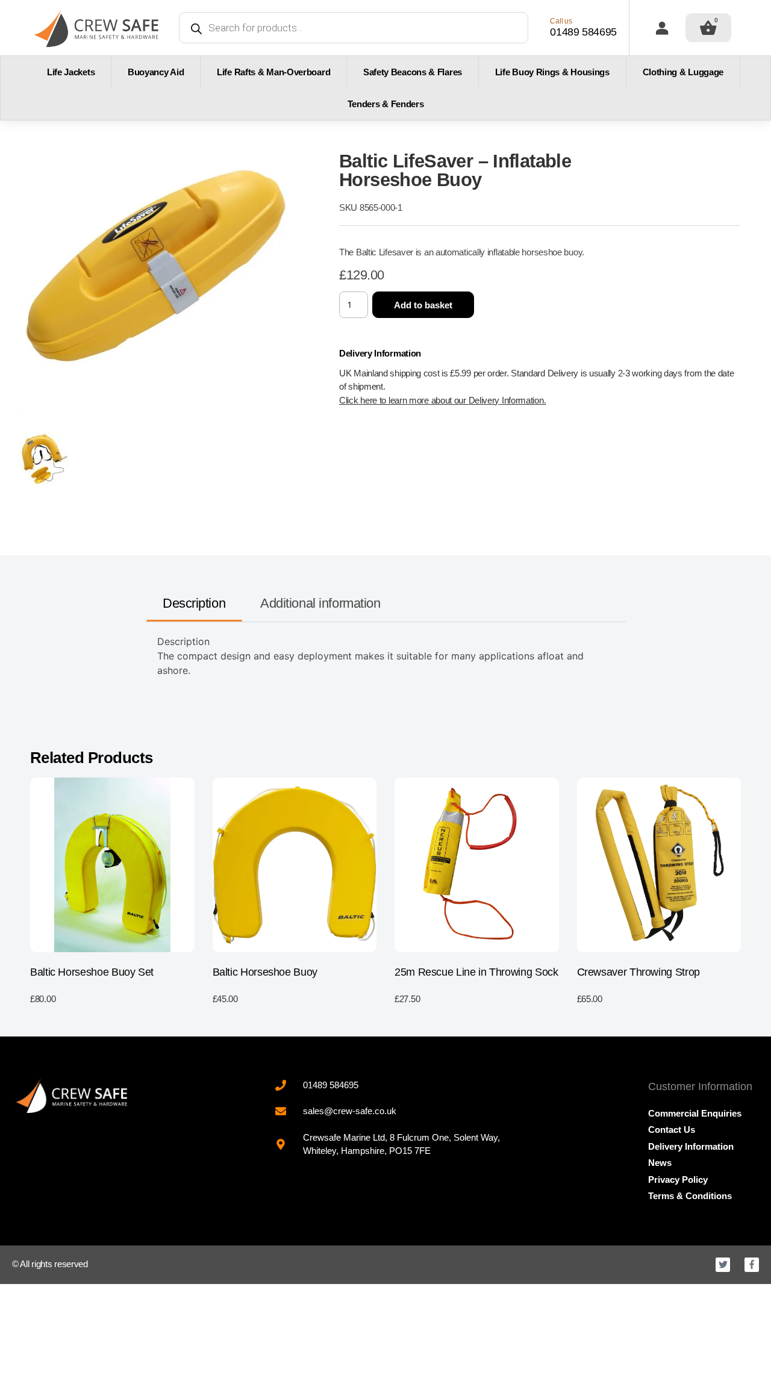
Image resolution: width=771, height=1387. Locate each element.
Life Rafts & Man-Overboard (273, 72)
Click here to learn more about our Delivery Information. (442, 400)
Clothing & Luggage (683, 72)
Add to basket (423, 305)
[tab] (194, 603)
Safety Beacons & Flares (412, 72)
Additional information (320, 603)
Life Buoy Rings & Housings (552, 72)
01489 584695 (583, 32)
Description (194, 603)
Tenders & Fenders (386, 104)
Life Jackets (71, 72)
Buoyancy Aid (156, 72)
